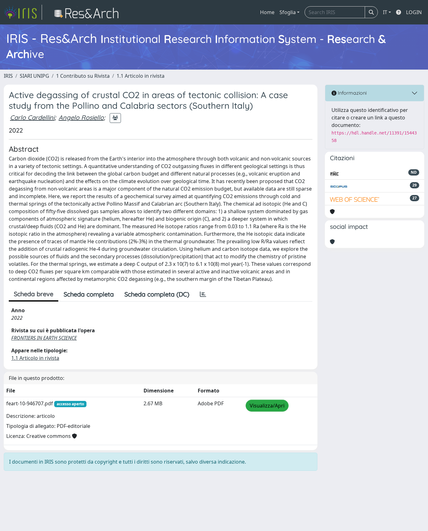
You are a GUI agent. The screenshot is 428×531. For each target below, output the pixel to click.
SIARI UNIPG (34, 75)
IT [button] (385, 12)
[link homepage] (23, 12)
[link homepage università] (88, 12)
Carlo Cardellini (32, 117)
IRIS (8, 75)
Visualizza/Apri (267, 405)
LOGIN (414, 12)
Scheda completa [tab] (89, 294)
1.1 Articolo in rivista (140, 75)
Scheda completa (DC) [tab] (156, 294)
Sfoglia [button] (287, 12)
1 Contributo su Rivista (83, 75)
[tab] (203, 294)
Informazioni (352, 93)
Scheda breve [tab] (33, 294)
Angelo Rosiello (81, 117)
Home (267, 12)
